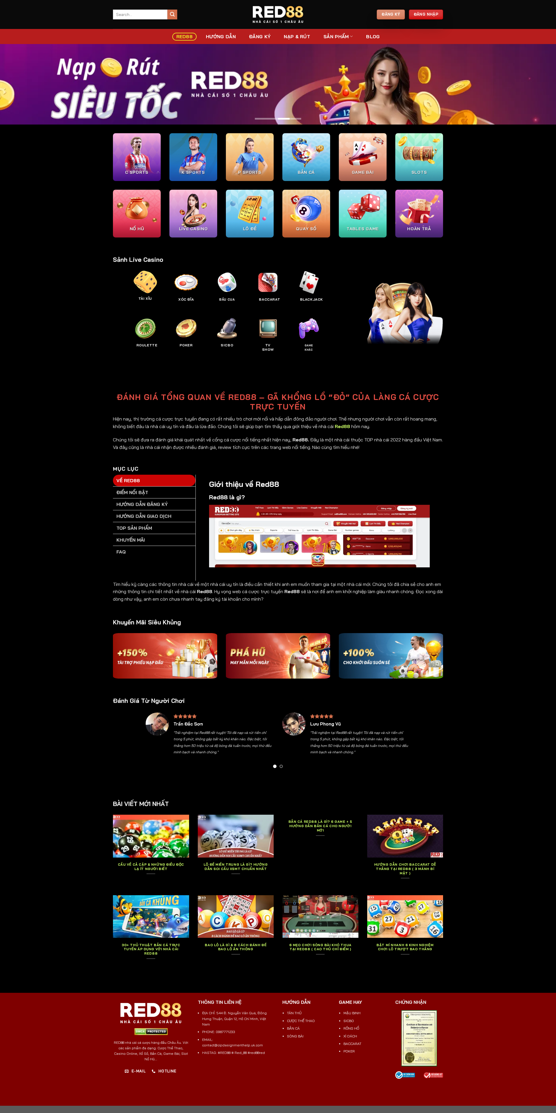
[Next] (402, 742)
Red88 (342, 426)
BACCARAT (352, 1043)
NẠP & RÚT (297, 36)
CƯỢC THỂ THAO (301, 1021)
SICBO (348, 1021)
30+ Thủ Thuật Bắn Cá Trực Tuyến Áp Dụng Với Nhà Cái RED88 (151, 949)
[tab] (154, 480)
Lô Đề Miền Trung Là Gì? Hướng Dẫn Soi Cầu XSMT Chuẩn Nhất (236, 866)
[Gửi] (172, 14)
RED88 (184, 36)
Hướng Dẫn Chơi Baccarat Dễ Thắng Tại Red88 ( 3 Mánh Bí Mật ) (405, 868)
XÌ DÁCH (350, 1036)
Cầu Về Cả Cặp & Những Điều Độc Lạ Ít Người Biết (151, 866)
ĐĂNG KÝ (259, 36)
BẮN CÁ (293, 1028)
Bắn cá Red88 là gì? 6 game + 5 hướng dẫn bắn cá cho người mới (320, 826)
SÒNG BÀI (295, 1036)
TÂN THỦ (294, 1013)
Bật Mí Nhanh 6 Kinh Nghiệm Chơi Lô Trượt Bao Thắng (405, 947)
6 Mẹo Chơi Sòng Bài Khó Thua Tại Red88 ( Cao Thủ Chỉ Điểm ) (320, 947)
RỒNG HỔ (351, 1028)
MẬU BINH (352, 1013)
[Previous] (154, 742)
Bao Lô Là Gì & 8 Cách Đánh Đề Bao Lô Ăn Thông (235, 947)
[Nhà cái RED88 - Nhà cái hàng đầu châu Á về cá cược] (278, 14)
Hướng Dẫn (221, 36)
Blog (373, 36)
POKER (349, 1051)
